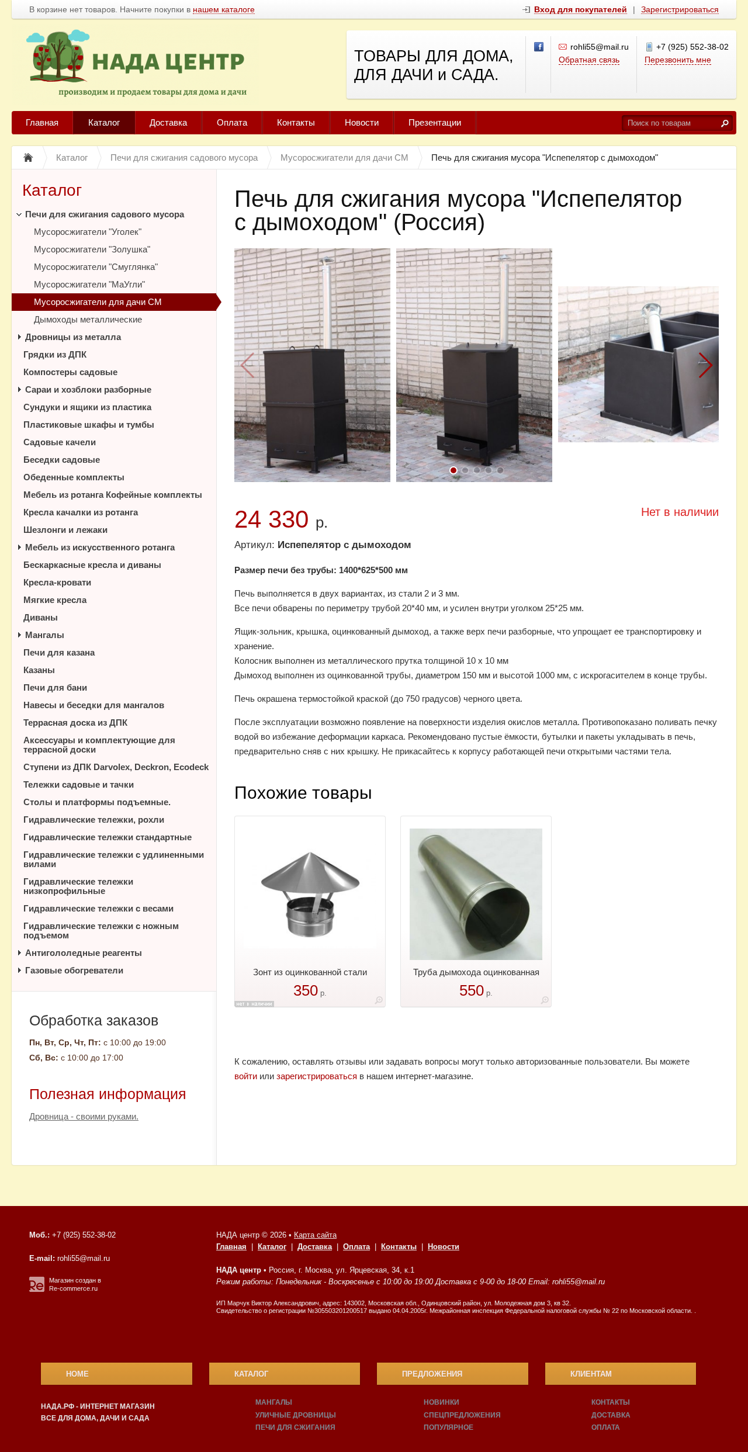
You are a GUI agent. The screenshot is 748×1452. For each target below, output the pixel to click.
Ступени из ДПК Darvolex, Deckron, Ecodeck (116, 767)
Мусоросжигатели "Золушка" (92, 249)
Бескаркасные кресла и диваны (92, 565)
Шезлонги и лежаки (65, 530)
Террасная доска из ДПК (75, 722)
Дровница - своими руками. (83, 1116)
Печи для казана (59, 652)
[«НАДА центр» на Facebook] (539, 47)
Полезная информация (107, 1094)
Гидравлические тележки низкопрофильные (78, 886)
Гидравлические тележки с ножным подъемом (101, 930)
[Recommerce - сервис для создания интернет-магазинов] (36, 1289)
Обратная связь (589, 59)
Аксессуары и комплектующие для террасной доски (99, 744)
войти (245, 1076)
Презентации (434, 122)
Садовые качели (59, 442)
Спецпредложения (462, 1415)
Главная (42, 122)
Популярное (448, 1427)
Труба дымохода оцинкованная (476, 972)
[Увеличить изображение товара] (378, 1002)
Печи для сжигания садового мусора (104, 214)
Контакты (296, 122)
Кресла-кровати (57, 582)
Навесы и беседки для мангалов (93, 705)
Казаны (39, 670)
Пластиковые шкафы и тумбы (88, 424)
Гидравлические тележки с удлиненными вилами (113, 859)
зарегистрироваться (316, 1076)
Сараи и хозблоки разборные (88, 389)
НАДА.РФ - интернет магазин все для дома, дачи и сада (98, 1412)
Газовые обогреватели (74, 970)
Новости (362, 122)
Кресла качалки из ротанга (80, 512)
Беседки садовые (61, 460)
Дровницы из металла (73, 337)
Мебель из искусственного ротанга (100, 547)
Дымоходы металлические (88, 319)
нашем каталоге (224, 9)
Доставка (168, 122)
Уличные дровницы (295, 1415)
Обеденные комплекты (73, 477)
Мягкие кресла (54, 600)
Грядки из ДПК (54, 354)
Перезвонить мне (678, 59)
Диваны (40, 617)
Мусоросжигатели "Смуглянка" (96, 267)
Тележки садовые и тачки (78, 784)
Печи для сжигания (295, 1427)
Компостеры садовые (70, 372)
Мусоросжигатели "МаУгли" (89, 284)
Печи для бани (55, 687)
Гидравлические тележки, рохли (93, 819)
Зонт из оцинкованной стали (310, 972)
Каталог (104, 122)
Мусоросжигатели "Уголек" (87, 232)
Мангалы (44, 635)
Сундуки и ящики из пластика (87, 407)
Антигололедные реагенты (83, 953)
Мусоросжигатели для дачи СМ (98, 302)
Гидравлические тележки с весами (98, 908)
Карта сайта (315, 1235)
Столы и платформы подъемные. (97, 802)
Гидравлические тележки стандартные (107, 837)
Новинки (441, 1402)
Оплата (232, 122)
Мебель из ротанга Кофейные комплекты (112, 495)
